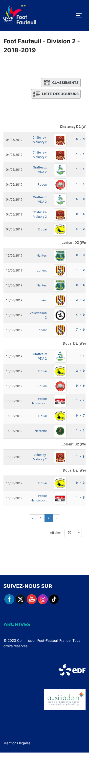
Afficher (55, 533)
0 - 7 (80, 415)
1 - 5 (80, 497)
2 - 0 (80, 371)
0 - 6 (80, 285)
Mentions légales (16, 743)
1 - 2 (80, 270)
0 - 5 (80, 214)
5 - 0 (80, 199)
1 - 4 (80, 400)
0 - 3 (80, 139)
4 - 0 (80, 315)
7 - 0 (80, 329)
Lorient (42, 270)
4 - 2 (80, 229)
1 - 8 (80, 456)
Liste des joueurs (60, 94)
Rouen (42, 184)
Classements (65, 82)
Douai (42, 229)
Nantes (42, 255)
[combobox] (73, 532)
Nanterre (41, 431)
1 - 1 (80, 154)
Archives (16, 624)
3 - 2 (80, 300)
